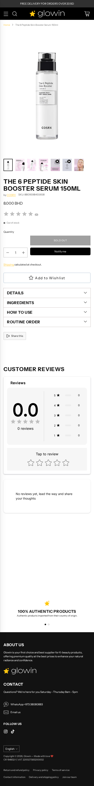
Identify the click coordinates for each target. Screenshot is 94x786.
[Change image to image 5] (55, 165)
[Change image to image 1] (8, 165)
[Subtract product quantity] (8, 252)
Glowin (27, 756)
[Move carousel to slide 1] (45, 624)
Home (6, 25)
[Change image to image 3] (31, 165)
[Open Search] (14, 13)
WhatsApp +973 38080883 (26, 704)
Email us (15, 712)
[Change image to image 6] (67, 165)
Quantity (8, 231)
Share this (17, 335)
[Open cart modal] (86, 13)
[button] (67, 395)
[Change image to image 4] (43, 165)
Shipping (8, 264)
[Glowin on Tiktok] (12, 732)
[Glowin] (47, 13)
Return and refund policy (16, 770)
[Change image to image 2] (19, 165)
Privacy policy (40, 770)
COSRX (11, 195)
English (9, 748)
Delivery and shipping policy (44, 777)
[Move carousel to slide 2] (48, 624)
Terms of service (61, 770)
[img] (18, 214)
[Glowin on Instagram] (5, 732)
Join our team (69, 777)
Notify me (60, 251)
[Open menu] (5, 13)
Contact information (14, 777)
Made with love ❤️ (43, 756)
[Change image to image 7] (79, 165)
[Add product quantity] (23, 252)
